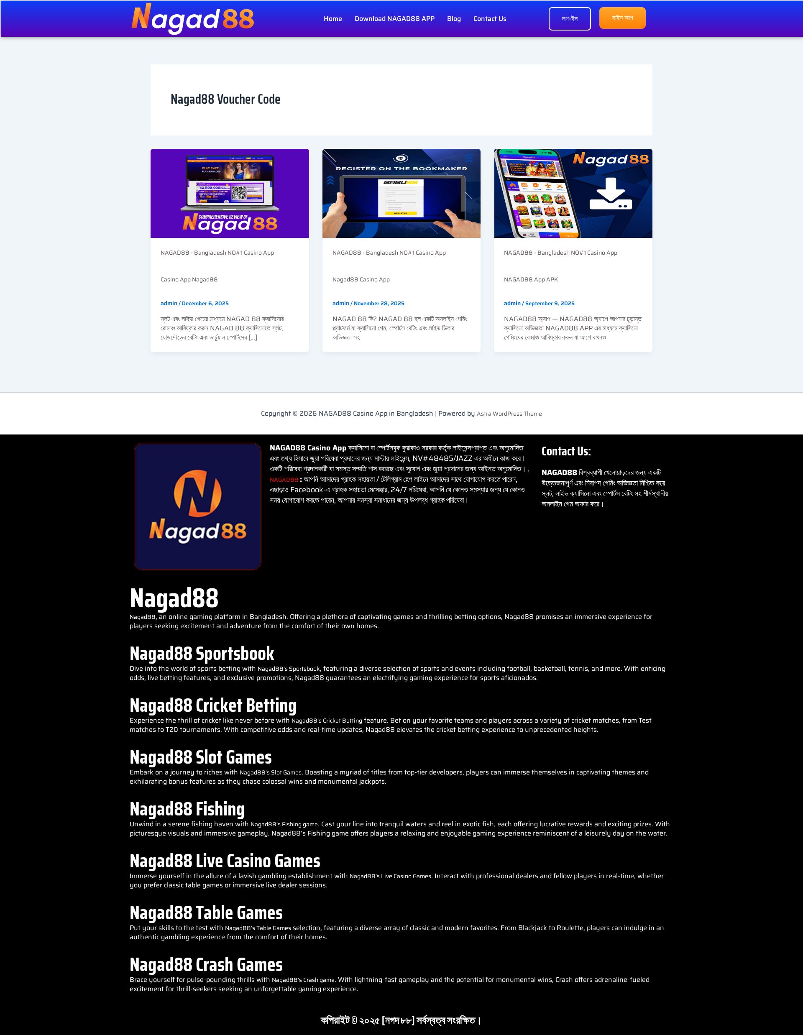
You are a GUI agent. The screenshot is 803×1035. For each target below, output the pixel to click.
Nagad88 (143, 616)
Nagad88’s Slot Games (271, 772)
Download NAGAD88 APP (395, 18)
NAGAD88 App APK (531, 279)
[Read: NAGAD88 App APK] (573, 192)
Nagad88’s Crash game (303, 979)
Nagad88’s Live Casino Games (390, 876)
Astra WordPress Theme (509, 413)
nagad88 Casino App (361, 279)
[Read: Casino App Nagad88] (230, 192)
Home (333, 18)
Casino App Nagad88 (189, 279)
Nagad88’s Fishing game (284, 824)
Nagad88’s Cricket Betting (327, 720)
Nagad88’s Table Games (258, 928)
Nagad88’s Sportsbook (289, 668)
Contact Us (489, 18)
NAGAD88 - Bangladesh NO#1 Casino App (217, 252)
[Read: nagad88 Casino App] (401, 192)
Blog (454, 18)
